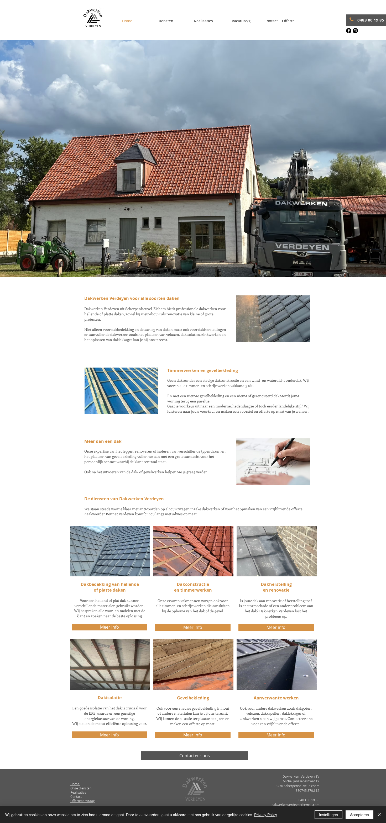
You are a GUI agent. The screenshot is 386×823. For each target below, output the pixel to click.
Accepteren (359, 814)
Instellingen (328, 814)
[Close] (380, 814)
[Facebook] (348, 30)
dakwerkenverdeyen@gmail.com (295, 805)
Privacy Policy (265, 814)
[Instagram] (355, 30)
